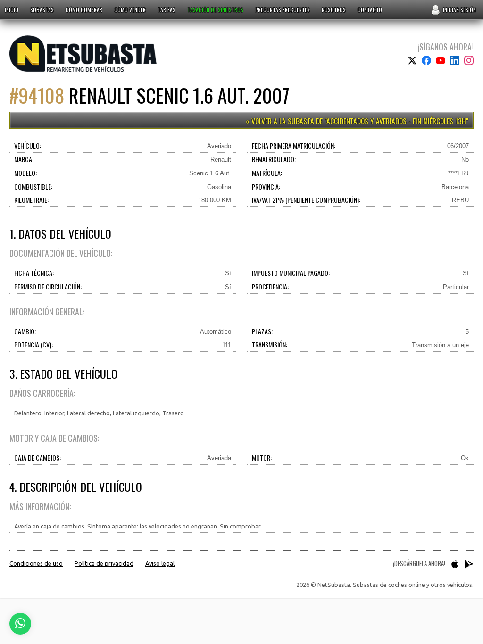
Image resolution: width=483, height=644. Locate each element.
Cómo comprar (84, 10)
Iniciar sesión (459, 10)
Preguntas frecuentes (282, 10)
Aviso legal (160, 563)
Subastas (42, 10)
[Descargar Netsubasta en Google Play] (469, 564)
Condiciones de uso (36, 563)
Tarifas (166, 10)
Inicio (11, 10)
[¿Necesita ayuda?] (20, 624)
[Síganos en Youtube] (440, 60)
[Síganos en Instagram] (469, 60)
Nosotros (334, 10)
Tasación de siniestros (215, 10)
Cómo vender (130, 10)
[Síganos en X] (412, 60)
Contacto (370, 10)
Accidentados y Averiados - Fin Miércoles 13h (396, 121)
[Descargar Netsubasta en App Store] (454, 564)
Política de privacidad (104, 563)
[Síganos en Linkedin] (454, 60)
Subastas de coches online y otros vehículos (83, 53)
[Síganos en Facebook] (426, 60)
